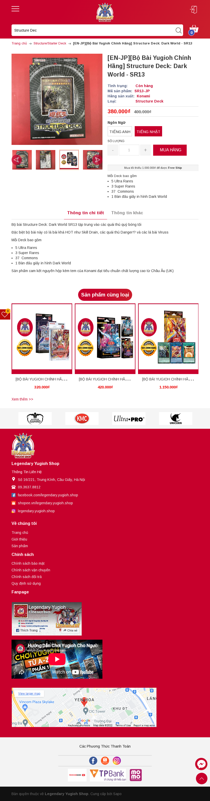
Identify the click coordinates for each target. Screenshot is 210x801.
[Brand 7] (175, 418)
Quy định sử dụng (26, 583)
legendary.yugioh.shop (36, 511)
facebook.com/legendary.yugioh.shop (48, 495)
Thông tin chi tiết (85, 212)
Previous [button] (17, 160)
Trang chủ (20, 532)
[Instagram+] (117, 760)
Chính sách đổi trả (27, 577)
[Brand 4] (35, 418)
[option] (22, 160)
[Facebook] (93, 760)
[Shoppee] (105, 760)
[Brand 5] (81, 418)
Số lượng (116, 141)
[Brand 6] (128, 418)
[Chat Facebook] (201, 764)
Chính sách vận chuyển (31, 570)
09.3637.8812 (29, 487)
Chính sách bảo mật (28, 563)
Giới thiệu (19, 539)
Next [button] (97, 160)
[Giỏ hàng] (194, 28)
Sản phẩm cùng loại (105, 294)
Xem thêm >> (22, 399)
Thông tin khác (127, 212)
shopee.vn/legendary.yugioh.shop (45, 503)
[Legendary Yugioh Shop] (105, 12)
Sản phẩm (20, 546)
